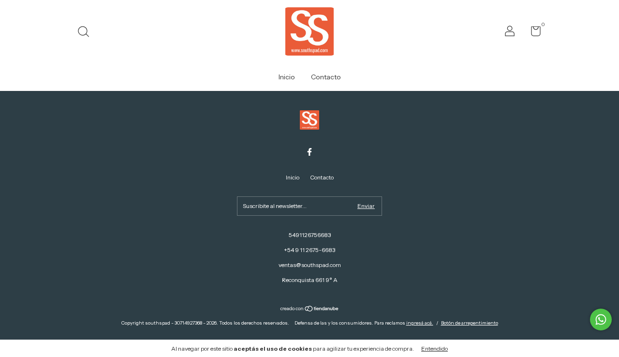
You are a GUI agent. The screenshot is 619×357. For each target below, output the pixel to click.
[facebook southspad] (309, 152)
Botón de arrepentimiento (469, 323)
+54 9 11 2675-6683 (309, 249)
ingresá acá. (419, 323)
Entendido (434, 348)
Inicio (287, 77)
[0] (532, 33)
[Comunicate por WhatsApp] (601, 319)
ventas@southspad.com (310, 264)
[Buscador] (86, 32)
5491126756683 (310, 234)
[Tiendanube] (310, 309)
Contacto (326, 77)
